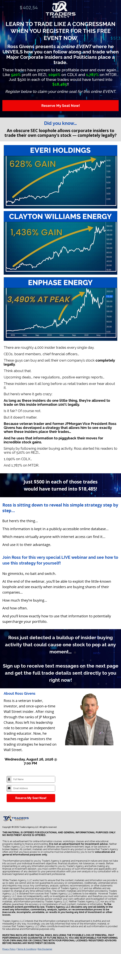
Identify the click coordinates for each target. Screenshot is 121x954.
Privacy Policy (9, 949)
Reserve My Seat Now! (60, 105)
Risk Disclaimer (45, 949)
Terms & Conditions (26, 949)
